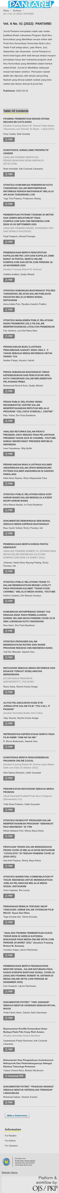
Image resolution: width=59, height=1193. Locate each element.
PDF (10, 139)
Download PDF (15, 1076)
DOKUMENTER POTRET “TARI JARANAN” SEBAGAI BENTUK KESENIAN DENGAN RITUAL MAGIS (29, 1005)
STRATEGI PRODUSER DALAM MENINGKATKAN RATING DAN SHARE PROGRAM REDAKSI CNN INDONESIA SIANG (28, 644)
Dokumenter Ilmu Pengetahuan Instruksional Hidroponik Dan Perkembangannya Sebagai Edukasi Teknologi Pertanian (28, 1063)
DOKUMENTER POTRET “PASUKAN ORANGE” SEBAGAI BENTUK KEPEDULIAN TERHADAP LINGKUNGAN (28, 1089)
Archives (17, 10)
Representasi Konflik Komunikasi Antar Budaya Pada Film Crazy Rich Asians (25, 1032)
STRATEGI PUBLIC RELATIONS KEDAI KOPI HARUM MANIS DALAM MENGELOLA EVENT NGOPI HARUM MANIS (27, 497)
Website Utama (10, 1172)
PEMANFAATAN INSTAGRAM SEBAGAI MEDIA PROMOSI (28, 794)
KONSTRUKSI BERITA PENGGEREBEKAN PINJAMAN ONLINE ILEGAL (28, 762)
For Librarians (11, 1145)
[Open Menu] (3, 3)
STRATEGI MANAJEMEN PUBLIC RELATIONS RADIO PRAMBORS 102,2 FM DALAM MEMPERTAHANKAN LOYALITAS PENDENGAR (29, 323)
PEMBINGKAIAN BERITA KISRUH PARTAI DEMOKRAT (29, 551)
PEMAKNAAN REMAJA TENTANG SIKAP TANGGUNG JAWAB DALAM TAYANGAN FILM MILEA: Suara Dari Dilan (28, 909)
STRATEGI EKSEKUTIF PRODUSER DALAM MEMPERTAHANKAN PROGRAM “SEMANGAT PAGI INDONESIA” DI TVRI (28, 823)
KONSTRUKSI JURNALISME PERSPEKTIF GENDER (26, 157)
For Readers (11, 1135)
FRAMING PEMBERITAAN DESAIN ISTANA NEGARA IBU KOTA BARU (28, 123)
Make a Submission (17, 1115)
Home (6, 10)
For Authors (10, 1140)
